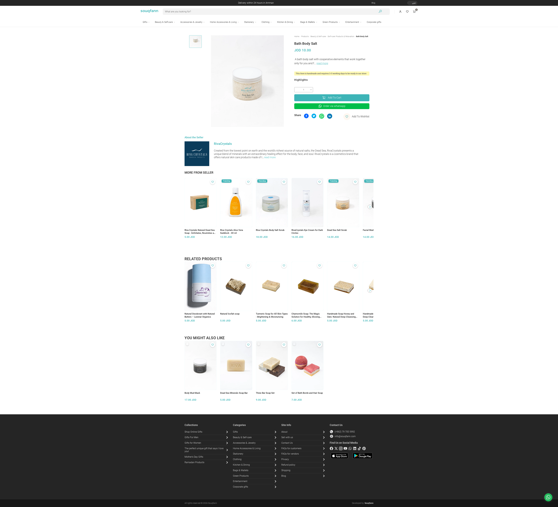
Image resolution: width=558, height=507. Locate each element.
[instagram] (341, 449)
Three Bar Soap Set (265, 393)
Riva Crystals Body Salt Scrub (270, 230)
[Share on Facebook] (306, 116)
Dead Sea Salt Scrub (337, 230)
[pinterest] (364, 449)
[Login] (400, 12)
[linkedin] (354, 449)
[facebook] (331, 449)
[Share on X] (314, 116)
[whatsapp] (350, 449)
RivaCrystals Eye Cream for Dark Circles (307, 231)
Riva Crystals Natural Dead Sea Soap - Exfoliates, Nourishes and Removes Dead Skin (200, 232)
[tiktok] (359, 449)
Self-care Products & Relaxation (341, 36)
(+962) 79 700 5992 (345, 431)
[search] (380, 12)
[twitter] (336, 449)
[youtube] (345, 449)
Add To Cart (334, 97)
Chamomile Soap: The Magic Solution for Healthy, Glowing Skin (305, 315)
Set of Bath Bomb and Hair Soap (307, 393)
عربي (414, 3)
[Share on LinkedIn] (329, 116)
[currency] (409, 3)
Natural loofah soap (229, 313)
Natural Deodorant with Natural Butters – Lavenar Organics (200, 315)
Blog (373, 3)
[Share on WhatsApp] (321, 116)
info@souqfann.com (345, 436)
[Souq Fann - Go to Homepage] (149, 12)
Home (296, 36)
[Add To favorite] (212, 181)
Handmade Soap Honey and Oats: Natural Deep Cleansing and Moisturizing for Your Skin (342, 315)
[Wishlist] (407, 12)
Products (305, 36)
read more (322, 63)
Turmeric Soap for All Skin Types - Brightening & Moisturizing (272, 315)
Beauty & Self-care (318, 36)
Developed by (362, 503)
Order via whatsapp (334, 106)
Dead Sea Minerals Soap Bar (234, 393)
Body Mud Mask (192, 393)
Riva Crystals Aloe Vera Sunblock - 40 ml (231, 231)
